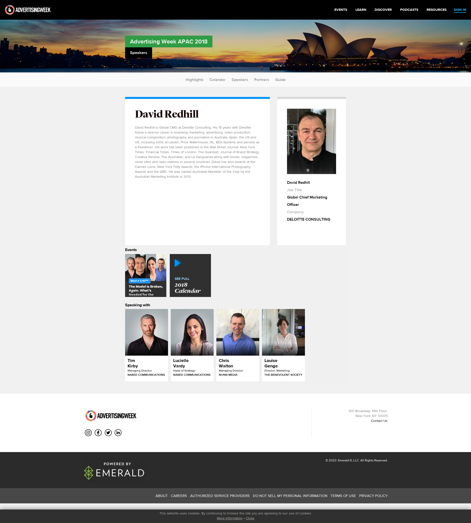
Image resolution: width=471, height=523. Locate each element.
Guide (280, 80)
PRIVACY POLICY (373, 496)
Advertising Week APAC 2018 (169, 41)
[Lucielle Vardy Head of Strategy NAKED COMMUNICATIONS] (192, 332)
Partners (261, 80)
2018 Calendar (187, 286)
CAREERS (179, 496)
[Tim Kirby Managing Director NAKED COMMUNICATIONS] (146, 332)
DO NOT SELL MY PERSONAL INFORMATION (290, 496)
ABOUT (162, 496)
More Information (230, 518)
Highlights (195, 80)
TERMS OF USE (343, 496)
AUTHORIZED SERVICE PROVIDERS (220, 496)
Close (250, 518)
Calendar (217, 80)
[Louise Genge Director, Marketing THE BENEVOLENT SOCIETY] (283, 332)
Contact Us (379, 421)
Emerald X (344, 460)
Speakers (240, 80)
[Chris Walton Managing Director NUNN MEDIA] (237, 332)
